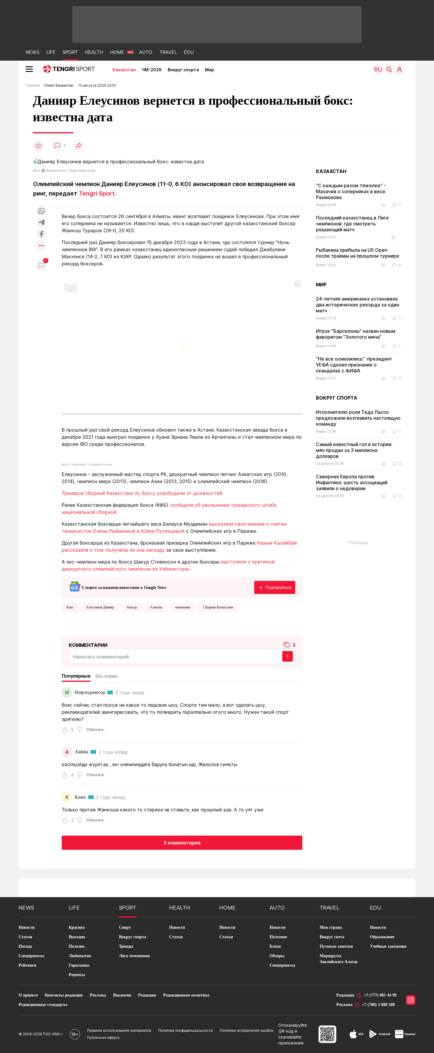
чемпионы (182, 607)
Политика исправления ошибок (246, 1030)
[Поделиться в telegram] (41, 223)
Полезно (76, 946)
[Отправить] (287, 656)
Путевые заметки (336, 946)
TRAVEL (168, 52)
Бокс (70, 607)
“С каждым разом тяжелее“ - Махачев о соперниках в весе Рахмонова (351, 191)
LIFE (51, 52)
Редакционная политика (186, 995)
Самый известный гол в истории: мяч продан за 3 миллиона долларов (354, 450)
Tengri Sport (97, 193)
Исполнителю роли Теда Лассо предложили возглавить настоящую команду (358, 418)
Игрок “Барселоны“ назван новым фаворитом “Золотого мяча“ (355, 334)
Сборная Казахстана (218, 607)
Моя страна (331, 927)
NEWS (32, 52)
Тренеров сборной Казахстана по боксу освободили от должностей (142, 493)
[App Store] (356, 1034)
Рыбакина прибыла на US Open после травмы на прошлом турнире (357, 253)
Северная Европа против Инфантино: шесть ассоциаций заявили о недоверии (351, 482)
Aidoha (81, 751)
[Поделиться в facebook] (41, 234)
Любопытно (80, 956)
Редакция (147, 995)
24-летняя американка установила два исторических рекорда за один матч (357, 305)
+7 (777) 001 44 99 (380, 995)
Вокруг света (332, 937)
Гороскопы (79, 965)
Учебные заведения (388, 946)
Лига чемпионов (134, 956)
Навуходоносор (90, 692)
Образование (382, 937)
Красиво (77, 927)
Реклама (98, 995)
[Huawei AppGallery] (405, 1034)
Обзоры (277, 956)
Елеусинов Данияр (100, 607)
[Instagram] (410, 1000)
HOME (117, 52)
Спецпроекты (31, 956)
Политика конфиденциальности (185, 1030)
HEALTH (94, 52)
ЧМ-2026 (152, 69)
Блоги (275, 946)
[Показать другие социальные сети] (41, 246)
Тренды (126, 946)
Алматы (156, 607)
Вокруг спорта (183, 69)
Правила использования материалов (119, 1030)
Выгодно (77, 937)
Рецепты (77, 975)
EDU (189, 52)
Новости (27, 927)
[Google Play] (379, 1034)
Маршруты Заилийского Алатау (339, 959)
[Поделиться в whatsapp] (41, 211)
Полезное (278, 937)
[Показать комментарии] (57, 145)
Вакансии (122, 995)
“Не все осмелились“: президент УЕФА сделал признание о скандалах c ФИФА (354, 365)
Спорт (125, 927)
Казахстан (124, 69)
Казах (80, 797)
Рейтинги (27, 965)
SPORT (70, 52)
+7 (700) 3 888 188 (378, 1004)
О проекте (28, 995)
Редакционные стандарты (43, 1004)
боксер (132, 607)
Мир (209, 69)
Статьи (25, 937)
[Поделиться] (79, 145)
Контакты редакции (64, 995)
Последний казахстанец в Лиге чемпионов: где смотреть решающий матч (352, 223)
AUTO (145, 52)
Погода (25, 946)
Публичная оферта (103, 1037)
